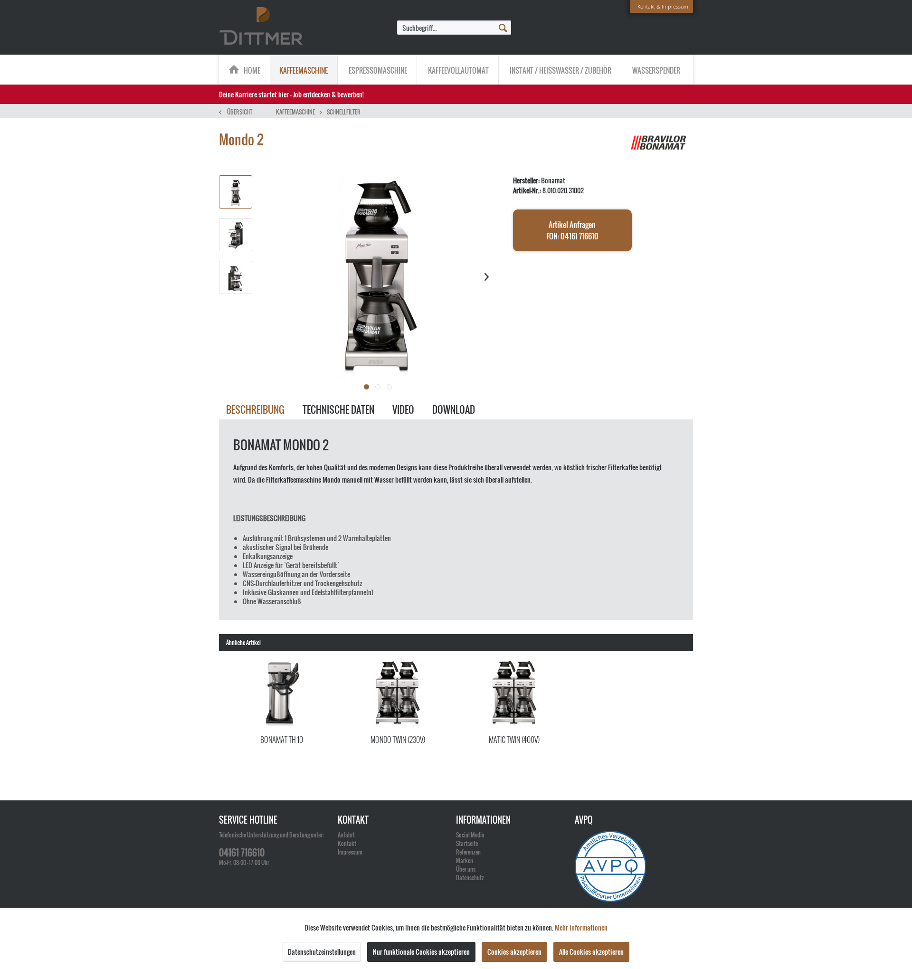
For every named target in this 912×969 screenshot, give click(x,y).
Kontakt (347, 843)
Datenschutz (470, 878)
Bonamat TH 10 (281, 739)
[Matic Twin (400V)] (514, 693)
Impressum (350, 852)
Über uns (465, 869)
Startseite (467, 843)
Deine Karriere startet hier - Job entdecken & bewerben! (291, 94)
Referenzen (468, 852)
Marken (464, 860)
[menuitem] (454, 27)
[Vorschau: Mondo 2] (235, 192)
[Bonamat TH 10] (281, 693)
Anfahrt (346, 835)
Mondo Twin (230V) (397, 739)
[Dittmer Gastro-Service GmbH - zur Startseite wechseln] (261, 26)
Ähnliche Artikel (243, 642)
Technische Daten (338, 409)
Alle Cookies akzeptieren (591, 952)
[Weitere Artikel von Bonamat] (660, 149)
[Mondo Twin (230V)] (398, 693)
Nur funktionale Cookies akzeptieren (421, 952)
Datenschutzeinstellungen (322, 952)
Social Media (470, 835)
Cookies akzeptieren (514, 952)
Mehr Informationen (581, 927)
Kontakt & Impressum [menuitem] (662, 6)
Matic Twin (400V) (514, 739)
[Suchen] (503, 27)
